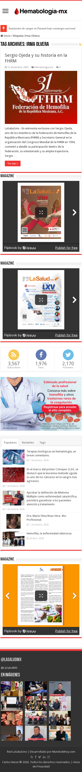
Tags (42, 442)
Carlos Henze (10, 762)
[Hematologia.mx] (41, 10)
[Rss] (31, 757)
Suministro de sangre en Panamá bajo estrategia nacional (42, 28)
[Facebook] (35, 757)
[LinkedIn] (44, 757)
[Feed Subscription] (80, 44)
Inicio (7, 35)
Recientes (28, 442)
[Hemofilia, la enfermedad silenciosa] (13, 539)
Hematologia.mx (43, 67)
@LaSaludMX (11, 659)
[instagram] (48, 757)
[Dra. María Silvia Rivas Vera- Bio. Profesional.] (13, 521)
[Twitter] (40, 757)
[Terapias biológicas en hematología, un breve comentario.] (13, 457)
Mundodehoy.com (63, 751)
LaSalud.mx (19, 751)
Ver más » (12, 163)
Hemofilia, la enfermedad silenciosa (49, 533)
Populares (10, 442)
